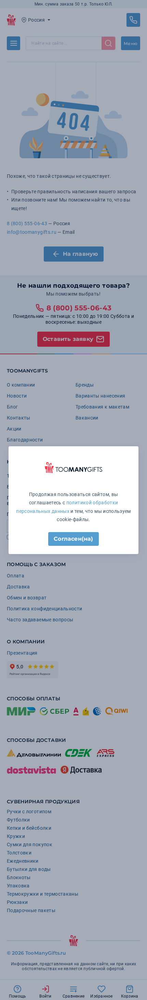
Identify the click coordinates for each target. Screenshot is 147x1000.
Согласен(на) (73, 539)
